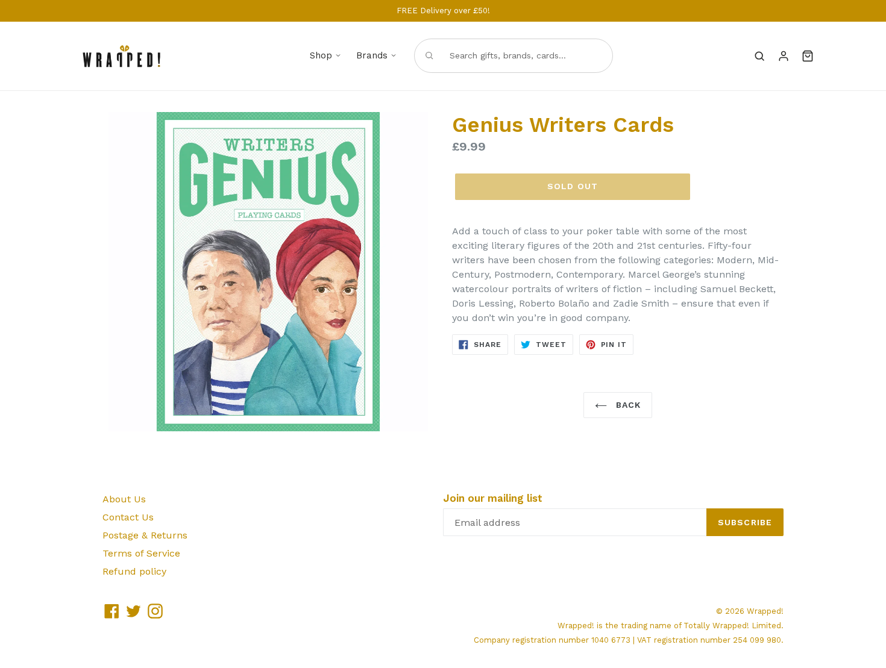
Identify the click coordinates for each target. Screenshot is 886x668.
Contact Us (128, 517)
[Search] (759, 56)
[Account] (783, 56)
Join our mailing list (492, 498)
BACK (627, 405)
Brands (372, 55)
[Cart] (807, 56)
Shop (321, 55)
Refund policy (134, 571)
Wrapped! (765, 611)
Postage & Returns (144, 535)
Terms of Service (141, 553)
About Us (124, 499)
